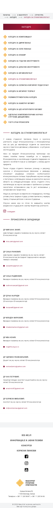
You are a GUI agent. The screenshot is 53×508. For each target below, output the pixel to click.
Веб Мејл (26, 435)
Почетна (6, 15)
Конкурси (26, 445)
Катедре (13, 17)
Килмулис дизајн (29, 506)
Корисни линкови (26, 450)
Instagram (11, 212)
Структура (39, 15)
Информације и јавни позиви (26, 440)
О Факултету (22, 15)
